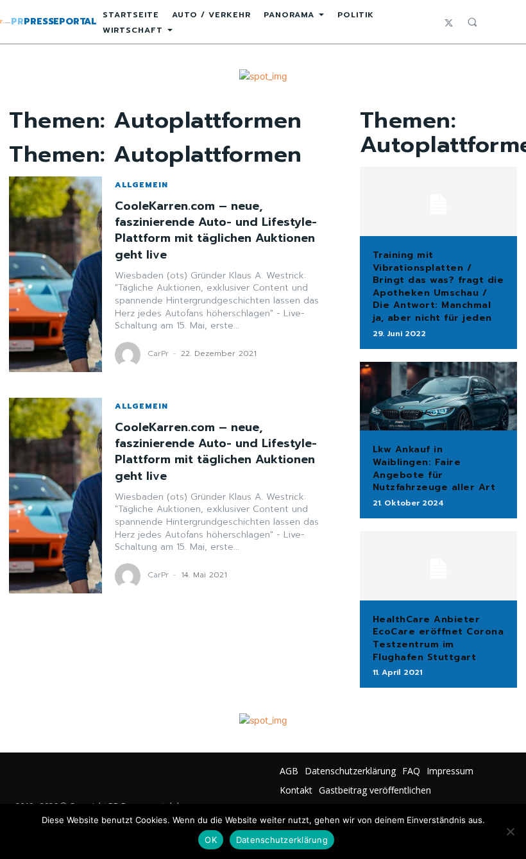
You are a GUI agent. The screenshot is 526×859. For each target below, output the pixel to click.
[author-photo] (129, 355)
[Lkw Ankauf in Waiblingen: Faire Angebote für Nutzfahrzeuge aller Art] (438, 396)
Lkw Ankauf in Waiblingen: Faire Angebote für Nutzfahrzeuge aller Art (434, 468)
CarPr (158, 353)
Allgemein (141, 185)
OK (211, 840)
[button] (472, 22)
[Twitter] (448, 22)
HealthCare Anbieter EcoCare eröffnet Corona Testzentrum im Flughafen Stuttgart (438, 638)
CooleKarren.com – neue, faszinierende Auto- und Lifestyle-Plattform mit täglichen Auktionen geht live (216, 230)
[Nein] (510, 831)
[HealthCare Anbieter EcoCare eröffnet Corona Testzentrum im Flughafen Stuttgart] (438, 565)
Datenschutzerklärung (282, 840)
